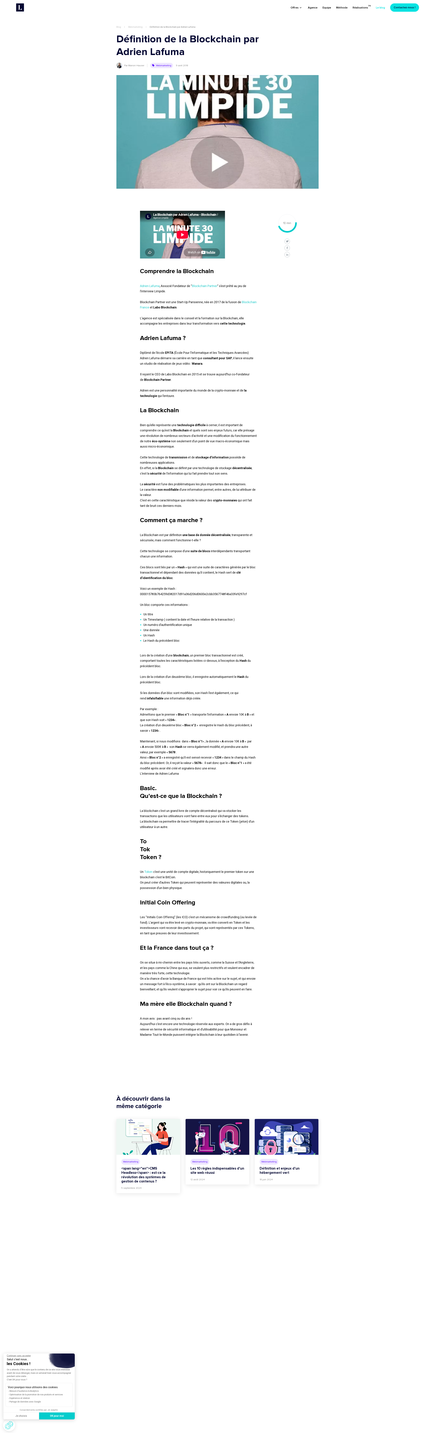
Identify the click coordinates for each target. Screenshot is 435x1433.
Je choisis (21, 1415)
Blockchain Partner (204, 286)
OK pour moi (57, 1415)
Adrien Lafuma (150, 286)
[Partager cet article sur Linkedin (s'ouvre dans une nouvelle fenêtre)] (287, 254)
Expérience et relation (20, 1398)
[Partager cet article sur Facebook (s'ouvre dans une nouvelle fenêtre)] (287, 248)
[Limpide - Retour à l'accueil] (20, 7)
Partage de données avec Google (25, 1402)
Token (148, 872)
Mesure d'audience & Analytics (24, 1391)
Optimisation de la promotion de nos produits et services (36, 1394)
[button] (9, 1425)
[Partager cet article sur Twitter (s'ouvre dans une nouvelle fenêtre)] (287, 241)
